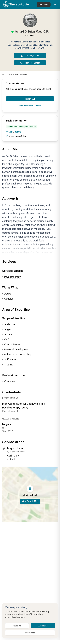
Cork (11, 131)
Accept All (43, 625)
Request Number (32, 63)
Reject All (17, 625)
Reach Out (30, 99)
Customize (30, 632)
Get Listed (43, 4)
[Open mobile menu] (55, 4)
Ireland (3, 74)
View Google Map (30, 501)
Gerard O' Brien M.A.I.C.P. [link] (21, 74)
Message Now (32, 55)
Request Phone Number (30, 106)
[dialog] (30, 620)
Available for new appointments (21, 126)
